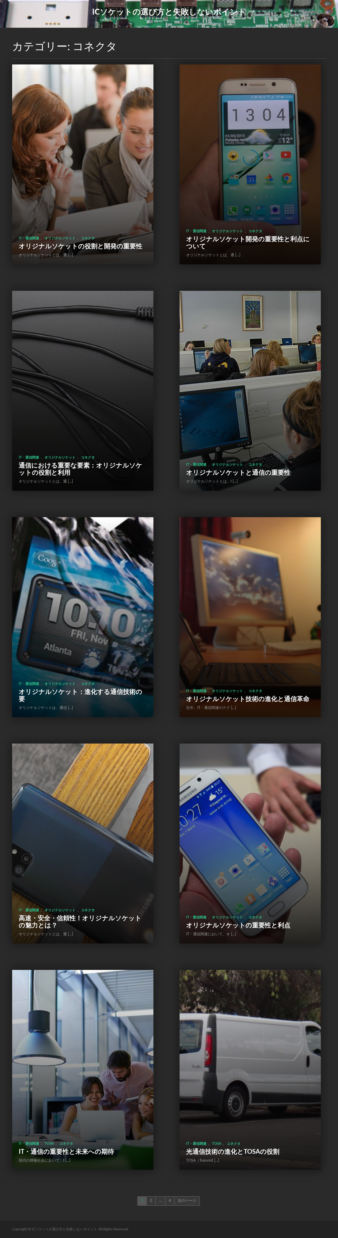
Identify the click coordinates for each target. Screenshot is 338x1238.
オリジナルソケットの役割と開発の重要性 (80, 246)
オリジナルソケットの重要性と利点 (238, 925)
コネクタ (88, 238)
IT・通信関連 (29, 238)
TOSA (49, 1144)
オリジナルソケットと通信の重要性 (238, 473)
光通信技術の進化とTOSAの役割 (232, 1152)
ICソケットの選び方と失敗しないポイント (169, 12)
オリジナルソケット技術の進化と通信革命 (247, 699)
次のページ (187, 1201)
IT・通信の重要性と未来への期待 (66, 1152)
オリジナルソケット (60, 238)
